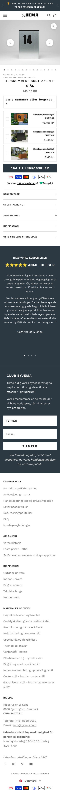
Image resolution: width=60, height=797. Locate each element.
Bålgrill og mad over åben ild (21, 664)
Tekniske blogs (12, 591)
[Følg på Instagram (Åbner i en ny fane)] (13, 764)
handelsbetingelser (43, 459)
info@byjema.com (24, 725)
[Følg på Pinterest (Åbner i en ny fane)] (22, 764)
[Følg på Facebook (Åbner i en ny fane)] (5, 764)
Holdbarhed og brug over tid (21, 633)
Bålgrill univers (12, 585)
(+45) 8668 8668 (25, 720)
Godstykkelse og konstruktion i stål (26, 621)
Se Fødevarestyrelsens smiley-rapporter (29, 555)
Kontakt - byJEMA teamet (20, 488)
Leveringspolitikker (15, 506)
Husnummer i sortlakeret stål (20, 77)
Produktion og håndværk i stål (23, 627)
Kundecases (11, 597)
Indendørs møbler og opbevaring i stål (28, 670)
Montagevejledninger (16, 525)
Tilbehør (20, 75)
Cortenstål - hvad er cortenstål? (24, 676)
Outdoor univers (13, 572)
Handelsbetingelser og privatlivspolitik (28, 500)
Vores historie (12, 542)
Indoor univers (12, 579)
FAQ (6, 519)
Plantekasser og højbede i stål (22, 658)
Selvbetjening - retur (16, 494)
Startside (8, 75)
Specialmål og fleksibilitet (20, 639)
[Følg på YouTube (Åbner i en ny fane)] (31, 764)
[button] (30, 780)
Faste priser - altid (15, 549)
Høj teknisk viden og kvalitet (21, 615)
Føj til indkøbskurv (30, 168)
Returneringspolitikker (17, 512)
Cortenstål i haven (15, 651)
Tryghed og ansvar (15, 645)
